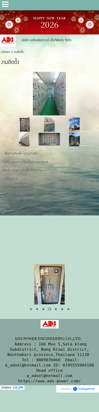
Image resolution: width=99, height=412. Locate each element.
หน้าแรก (5, 52)
